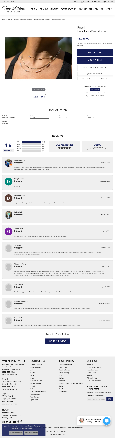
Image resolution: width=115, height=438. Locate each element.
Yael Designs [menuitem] (34, 397)
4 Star (19, 144)
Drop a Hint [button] (95, 60)
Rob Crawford (19, 160)
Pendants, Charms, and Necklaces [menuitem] (71, 383)
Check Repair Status (94, 367)
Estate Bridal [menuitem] (63, 367)
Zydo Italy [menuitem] (34, 400)
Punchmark (61, 435)
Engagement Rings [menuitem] (65, 364)
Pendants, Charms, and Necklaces (23, 19)
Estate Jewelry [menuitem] (64, 373)
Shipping (86, 78)
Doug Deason (19, 179)
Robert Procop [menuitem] (35, 383)
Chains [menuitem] (61, 386)
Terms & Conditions (60, 427)
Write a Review (57, 341)
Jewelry (54, 9)
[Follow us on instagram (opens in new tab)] (3, 422)
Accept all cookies (31, 433)
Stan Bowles (18, 285)
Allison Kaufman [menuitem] (36, 364)
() (43, 142)
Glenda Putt (18, 229)
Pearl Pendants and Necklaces (42, 19)
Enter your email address (96, 395)
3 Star (19, 146)
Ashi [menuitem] (31, 370)
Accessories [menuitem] (63, 391)
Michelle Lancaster (21, 301)
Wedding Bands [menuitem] (64, 370)
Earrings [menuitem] (61, 378)
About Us (90, 364)
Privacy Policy (92, 378)
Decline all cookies (16, 433)
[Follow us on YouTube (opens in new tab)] (14, 422)
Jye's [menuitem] (32, 378)
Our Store (106, 9)
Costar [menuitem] (32, 373)
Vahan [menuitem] (32, 389)
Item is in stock (95, 89)
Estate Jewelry (68, 9)
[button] (75, 1)
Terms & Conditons (94, 381)
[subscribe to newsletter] (109, 399)
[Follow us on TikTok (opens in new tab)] (18, 422)
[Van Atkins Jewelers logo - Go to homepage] (14, 9)
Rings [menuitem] (60, 375)
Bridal (34, 9)
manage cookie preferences (22, 428)
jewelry (10, 19)
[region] (38, 58)
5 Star (19, 142)
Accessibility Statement (75, 427)
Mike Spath (18, 318)
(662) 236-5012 (38, 97)
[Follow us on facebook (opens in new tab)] (21, 422)
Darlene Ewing (19, 196)
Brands (44, 9)
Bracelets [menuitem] (62, 381)
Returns (104, 78)
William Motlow (20, 264)
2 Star (19, 148)
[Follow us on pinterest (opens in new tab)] (7, 422)
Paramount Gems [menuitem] (36, 381)
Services (93, 9)
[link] (8, 1)
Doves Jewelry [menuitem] (35, 367)
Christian (17, 245)
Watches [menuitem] (62, 389)
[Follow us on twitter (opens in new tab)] (10, 422)
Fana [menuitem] (32, 375)
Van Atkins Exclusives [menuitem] (38, 391)
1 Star (19, 151)
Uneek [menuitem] (32, 386)
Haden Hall (18, 212)
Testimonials (91, 373)
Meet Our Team (92, 370)
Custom (83, 9)
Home (4, 19)
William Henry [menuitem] (35, 394)
